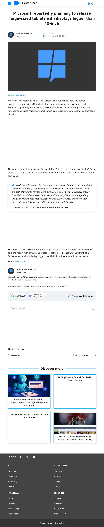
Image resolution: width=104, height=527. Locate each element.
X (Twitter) (27, 457)
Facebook (20, 457)
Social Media (59, 509)
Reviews (58, 499)
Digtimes (20, 261)
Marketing (12, 481)
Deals (10, 499)
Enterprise (13, 476)
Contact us (60, 523)
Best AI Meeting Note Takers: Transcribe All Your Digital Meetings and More (29, 402)
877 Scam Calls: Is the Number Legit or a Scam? (29, 416)
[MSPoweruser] (25, 3)
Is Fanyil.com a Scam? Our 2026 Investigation (75, 379)
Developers (13, 471)
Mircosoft (58, 471)
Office (57, 486)
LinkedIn (41, 457)
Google (57, 481)
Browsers (58, 504)
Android (57, 476)
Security (11, 486)
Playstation (13, 514)
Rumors (11, 504)
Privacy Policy (46, 523)
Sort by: (77, 355)
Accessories (13, 509)
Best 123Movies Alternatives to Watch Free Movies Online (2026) (74, 438)
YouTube (34, 457)
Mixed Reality (60, 514)
